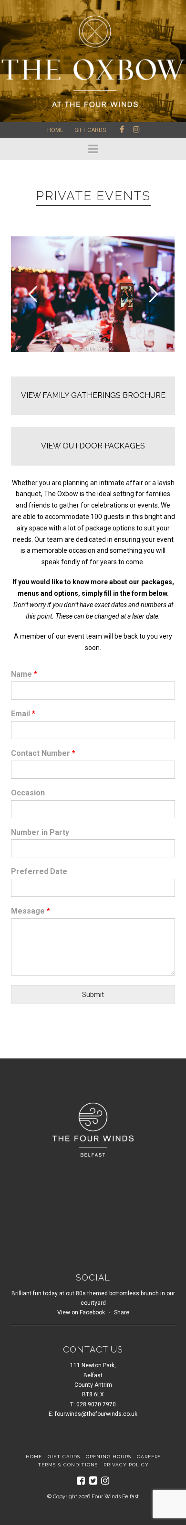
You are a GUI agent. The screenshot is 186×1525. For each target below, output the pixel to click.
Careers (149, 1456)
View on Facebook (81, 1312)
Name (24, 674)
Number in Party (40, 832)
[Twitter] (93, 1480)
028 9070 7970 (96, 1404)
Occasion (28, 792)
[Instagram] (105, 1480)
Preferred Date (39, 871)
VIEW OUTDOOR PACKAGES (93, 445)
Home (55, 130)
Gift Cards (90, 130)
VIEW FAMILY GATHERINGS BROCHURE (93, 395)
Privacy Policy (126, 1464)
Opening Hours (108, 1456)
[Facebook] (81, 1480)
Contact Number (43, 753)
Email (23, 713)
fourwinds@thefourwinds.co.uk (96, 1414)
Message (30, 910)
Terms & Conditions (68, 1464)
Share (121, 1312)
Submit (93, 994)
